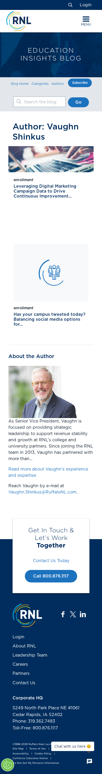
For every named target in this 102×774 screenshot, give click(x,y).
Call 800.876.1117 (51, 576)
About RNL (24, 646)
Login (86, 5)
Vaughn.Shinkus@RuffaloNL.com (42, 492)
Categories (40, 83)
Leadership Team (30, 655)
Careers (20, 664)
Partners (21, 673)
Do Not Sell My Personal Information (36, 763)
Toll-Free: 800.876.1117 (35, 728)
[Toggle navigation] (86, 19)
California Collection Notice (30, 758)
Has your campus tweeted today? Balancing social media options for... (50, 319)
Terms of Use (37, 749)
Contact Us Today (51, 561)
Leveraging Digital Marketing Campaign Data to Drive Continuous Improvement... (45, 191)
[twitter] (73, 614)
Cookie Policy (43, 753)
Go (78, 102)
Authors (58, 83)
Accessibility (21, 753)
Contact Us (24, 683)
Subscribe (80, 82)
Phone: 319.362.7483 (34, 721)
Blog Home (20, 83)
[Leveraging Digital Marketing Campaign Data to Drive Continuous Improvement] (51, 159)
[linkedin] (83, 614)
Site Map (18, 749)
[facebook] (63, 614)
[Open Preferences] (7, 764)
